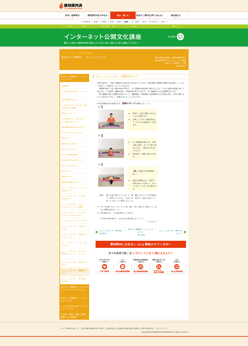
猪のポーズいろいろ (69, 149)
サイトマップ (161, 328)
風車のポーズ (66, 177)
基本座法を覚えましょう (71, 182)
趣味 (119, 22)
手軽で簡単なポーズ (69, 100)
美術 (144, 22)
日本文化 (153, 22)
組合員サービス (72, 26)
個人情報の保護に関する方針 (93, 328)
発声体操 (65, 86)
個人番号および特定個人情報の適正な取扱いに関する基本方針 (130, 328)
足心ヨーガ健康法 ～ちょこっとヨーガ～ (140, 26)
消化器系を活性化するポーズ (73, 127)
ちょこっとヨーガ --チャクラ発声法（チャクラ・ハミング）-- (74, 254)
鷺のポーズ (65, 138)
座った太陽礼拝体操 (69, 155)
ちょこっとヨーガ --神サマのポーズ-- (170, 232)
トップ (62, 26)
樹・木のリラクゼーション (72, 133)
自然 (163, 22)
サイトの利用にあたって (70, 328)
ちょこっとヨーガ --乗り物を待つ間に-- (110, 232)
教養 (96, 22)
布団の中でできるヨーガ (71, 160)
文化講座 (84, 26)
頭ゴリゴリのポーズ (69, 166)
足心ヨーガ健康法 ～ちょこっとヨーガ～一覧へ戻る (140, 232)
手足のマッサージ (68, 113)
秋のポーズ (65, 171)
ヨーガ (120, 26)
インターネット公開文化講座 (100, 26)
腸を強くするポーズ (69, 144)
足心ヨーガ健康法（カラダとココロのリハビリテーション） (74, 290)
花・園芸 (135, 22)
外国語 (104, 22)
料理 (112, 22)
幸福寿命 (87, 22)
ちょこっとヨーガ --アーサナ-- (74, 221)
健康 (126, 22)
